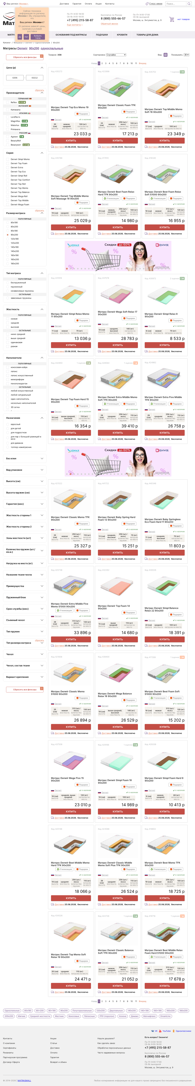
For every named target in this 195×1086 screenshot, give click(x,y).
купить (71, 140)
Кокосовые (74, 1016)
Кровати (122, 34)
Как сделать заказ (106, 1043)
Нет (26, 37)
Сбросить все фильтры (24, 57)
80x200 (40, 1010)
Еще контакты (74, 25)
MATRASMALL (24, 1080)
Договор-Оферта (11, 1062)
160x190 (158, 1010)
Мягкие (21, 1016)
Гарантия (77, 3)
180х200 (183, 1010)
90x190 (52, 1010)
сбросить (39, 90)
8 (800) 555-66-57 (113, 18)
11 (136, 63)
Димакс (134, 1016)
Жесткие (59, 1016)
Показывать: (177, 55)
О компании (9, 1043)
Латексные (89, 1016)
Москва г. (23, 4)
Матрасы (13, 34)
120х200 (101, 1010)
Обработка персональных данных (114, 1048)
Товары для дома (147, 34)
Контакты (109, 3)
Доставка (64, 3)
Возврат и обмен (58, 1062)
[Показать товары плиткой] (165, 55)
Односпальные (12, 1010)
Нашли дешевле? (106, 1038)
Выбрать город (38, 37)
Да (20, 37)
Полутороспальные (82, 1010)
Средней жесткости (40, 1016)
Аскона (122, 1016)
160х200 (171, 1010)
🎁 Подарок (82, 114)
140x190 (145, 1010)
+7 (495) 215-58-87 (80, 20)
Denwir (22, 48)
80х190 (27, 1010)
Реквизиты (8, 1052)
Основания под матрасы (71, 34)
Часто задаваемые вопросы (111, 1052)
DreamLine (165, 1016)
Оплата (88, 3)
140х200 (132, 1010)
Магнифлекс (149, 1016)
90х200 (34, 48)
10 (132, 63)
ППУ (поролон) (107, 1016)
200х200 (9, 1016)
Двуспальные (116, 1010)
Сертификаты (9, 1048)
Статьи (53, 1043)
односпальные (52, 48)
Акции (99, 3)
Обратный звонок (109, 24)
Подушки (102, 34)
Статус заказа (155, 4)
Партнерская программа (15, 1057)
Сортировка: (99, 55)
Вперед (142, 63)
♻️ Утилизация (111, 198)
